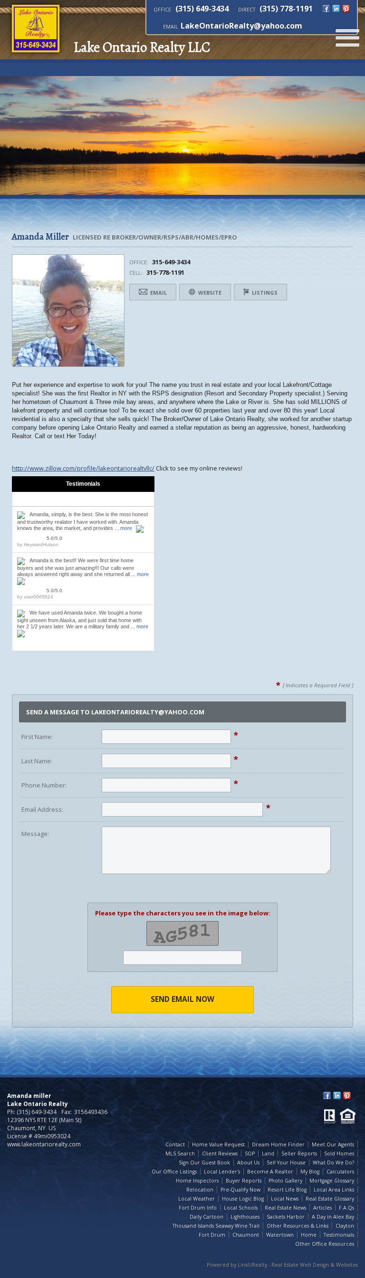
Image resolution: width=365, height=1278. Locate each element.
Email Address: (42, 809)
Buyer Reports (243, 1180)
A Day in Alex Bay (333, 1216)
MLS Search (180, 1153)
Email (158, 292)
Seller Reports (299, 1153)
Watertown (280, 1234)
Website (209, 292)
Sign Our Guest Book (204, 1162)
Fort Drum (212, 1234)
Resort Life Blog (287, 1189)
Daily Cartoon (206, 1216)
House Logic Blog (243, 1198)
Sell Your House (286, 1162)
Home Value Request (218, 1144)
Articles (322, 1207)
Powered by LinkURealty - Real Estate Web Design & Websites (282, 1264)
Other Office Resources (324, 1243)
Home (309, 1234)
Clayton (345, 1225)
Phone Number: (44, 785)
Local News (284, 1198)
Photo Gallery (285, 1180)
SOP (250, 1153)
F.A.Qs (346, 1207)
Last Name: (36, 761)
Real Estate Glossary (330, 1198)
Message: (35, 833)
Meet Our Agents (333, 1144)
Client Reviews (220, 1153)
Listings (264, 292)
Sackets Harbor (286, 1216)
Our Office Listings (174, 1171)
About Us (248, 1162)
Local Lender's (222, 1171)
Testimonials (339, 1234)
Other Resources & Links (297, 1225)
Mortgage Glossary (331, 1180)
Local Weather (196, 1198)
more (126, 528)
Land (268, 1153)
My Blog (309, 1171)
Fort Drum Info (198, 1207)
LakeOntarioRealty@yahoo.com (241, 25)
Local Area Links (334, 1189)
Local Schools (241, 1207)
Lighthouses (245, 1216)
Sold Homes (339, 1153)
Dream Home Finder (278, 1144)
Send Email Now (182, 999)
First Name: (37, 736)
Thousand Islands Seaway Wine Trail (216, 1225)
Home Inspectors (197, 1180)
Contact (175, 1144)
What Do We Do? (333, 1162)
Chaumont (245, 1234)
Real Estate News (285, 1207)
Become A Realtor (270, 1171)
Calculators (340, 1171)
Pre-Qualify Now (240, 1189)
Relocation (199, 1189)
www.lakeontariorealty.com (44, 1144)
